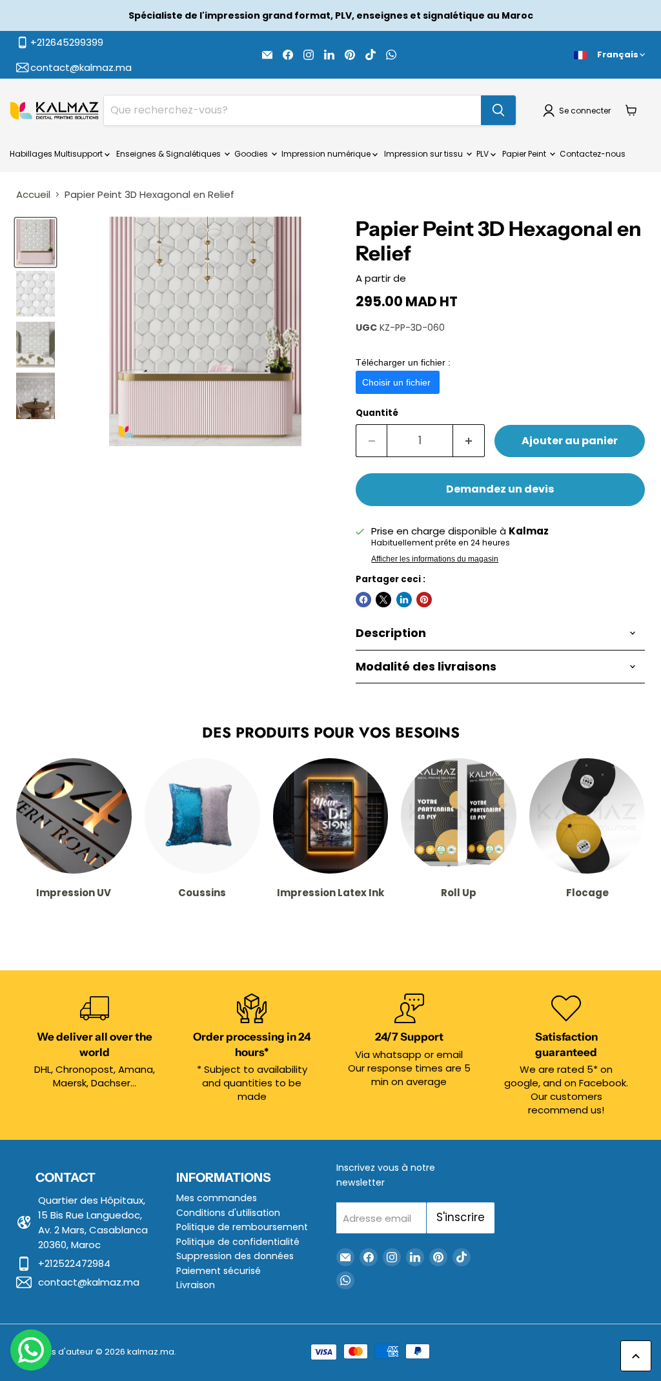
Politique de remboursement (242, 1226)
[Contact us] (31, 1350)
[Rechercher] (498, 110)
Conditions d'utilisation (228, 1212)
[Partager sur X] (383, 599)
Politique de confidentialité (238, 1241)
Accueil (33, 194)
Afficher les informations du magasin (434, 558)
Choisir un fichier (397, 382)
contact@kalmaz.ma (88, 1282)
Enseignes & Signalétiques (169, 153)
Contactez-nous (592, 153)
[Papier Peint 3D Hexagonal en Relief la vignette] (35, 242)
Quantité (377, 413)
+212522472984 (74, 1263)
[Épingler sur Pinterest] (424, 599)
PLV (483, 153)
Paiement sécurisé (218, 1270)
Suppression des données (235, 1255)
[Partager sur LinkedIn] (404, 599)
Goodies (252, 153)
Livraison (195, 1284)
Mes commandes (216, 1197)
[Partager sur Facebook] (363, 599)
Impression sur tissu (424, 153)
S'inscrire (460, 1217)
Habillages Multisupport (57, 153)
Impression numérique (326, 153)
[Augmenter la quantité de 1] (469, 440)
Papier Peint (525, 153)
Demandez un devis (500, 489)
